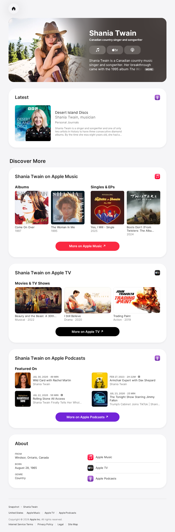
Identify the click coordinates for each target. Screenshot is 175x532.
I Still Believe (72, 316)
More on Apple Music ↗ (87, 246)
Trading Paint (122, 316)
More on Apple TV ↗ (88, 332)
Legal (61, 524)
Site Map (73, 524)
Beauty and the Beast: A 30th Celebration (34, 316)
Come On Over (25, 227)
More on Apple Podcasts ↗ (87, 417)
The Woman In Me (63, 227)
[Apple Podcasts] (132, 50)
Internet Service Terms (21, 524)
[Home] (14, 8)
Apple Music (33, 513)
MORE (149, 69)
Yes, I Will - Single (102, 227)
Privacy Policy (45, 524)
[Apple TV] (115, 50)
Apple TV (49, 513)
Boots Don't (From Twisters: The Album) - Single (141, 230)
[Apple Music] (97, 50)
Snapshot (14, 506)
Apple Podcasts (67, 513)
